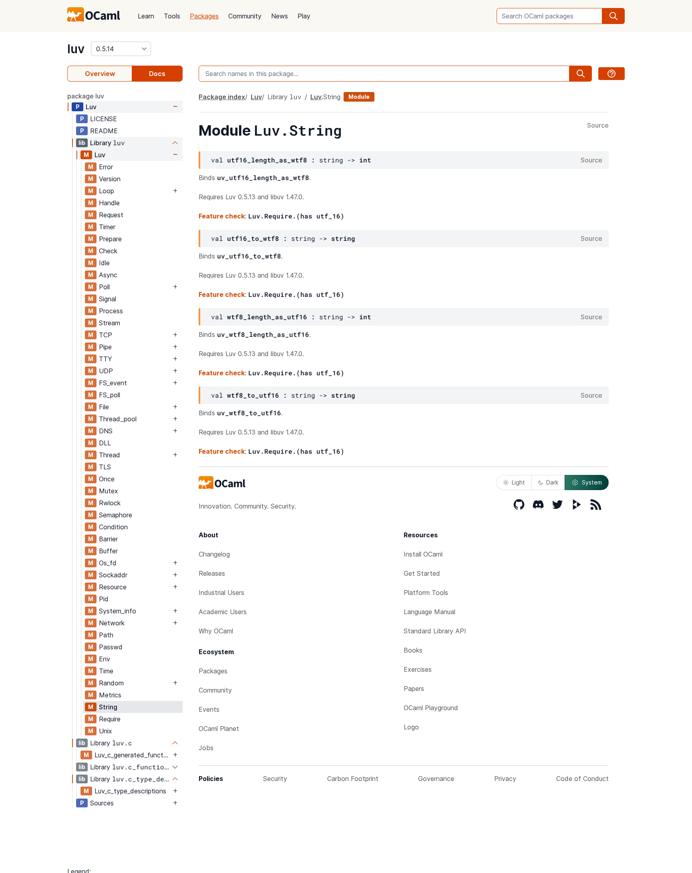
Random (111, 683)
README (104, 131)
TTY (105, 359)
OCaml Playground (431, 708)
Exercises (418, 669)
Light (518, 482)
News (279, 16)
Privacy (505, 779)
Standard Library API (435, 631)
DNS (106, 431)
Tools (172, 16)
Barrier (108, 539)
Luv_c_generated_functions (133, 755)
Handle (109, 203)
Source (598, 125)
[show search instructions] (611, 73)
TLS (105, 467)
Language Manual (429, 612)
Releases (212, 573)
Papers (414, 689)
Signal (107, 299)
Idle (104, 263)
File (104, 407)
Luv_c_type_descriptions (130, 791)
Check (108, 251)
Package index (222, 97)
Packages (204, 16)
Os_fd (108, 563)
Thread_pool (118, 419)
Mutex (108, 491)
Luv (91, 107)
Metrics (110, 695)
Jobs (206, 748)
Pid (104, 599)
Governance (436, 779)
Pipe (105, 347)
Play (304, 16)
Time (106, 671)
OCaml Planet (219, 729)
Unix (105, 731)
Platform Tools (426, 593)
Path (106, 635)
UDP (106, 371)
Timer (107, 227)
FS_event (113, 383)
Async (108, 275)
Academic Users (223, 612)
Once (107, 479)
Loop (106, 191)
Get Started (422, 573)
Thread (109, 455)
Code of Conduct (582, 779)
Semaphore (115, 515)
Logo (411, 727)
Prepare (110, 239)
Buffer (108, 551)
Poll (104, 287)
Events (209, 709)
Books (413, 650)
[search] (613, 16)
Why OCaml (216, 631)
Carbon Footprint (352, 779)
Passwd (111, 647)
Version (110, 179)
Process (111, 311)
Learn (146, 16)
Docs (157, 74)
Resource (113, 587)
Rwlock (110, 503)
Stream (109, 323)
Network (112, 623)
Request (111, 215)
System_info (117, 611)
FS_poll (109, 395)
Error (106, 167)
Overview (100, 74)
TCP (105, 335)
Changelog (214, 554)
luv (75, 49)
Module (359, 96)
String (108, 707)
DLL (105, 443)
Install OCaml (423, 554)
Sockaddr (113, 575)
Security (275, 779)
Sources (102, 803)
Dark (552, 482)
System (592, 482)
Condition (113, 527)
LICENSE (103, 119)
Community (245, 16)
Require (110, 719)
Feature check (222, 216)
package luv (85, 96)
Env (104, 659)
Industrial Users (221, 593)
